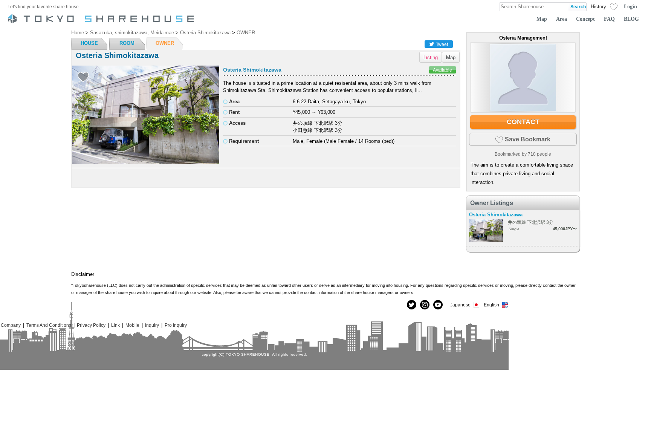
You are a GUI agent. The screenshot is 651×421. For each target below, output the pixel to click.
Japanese (460, 304)
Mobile (132, 325)
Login (630, 6)
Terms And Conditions (48, 325)
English (491, 304)
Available (442, 69)
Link (115, 325)
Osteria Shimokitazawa (252, 70)
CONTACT (523, 122)
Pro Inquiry (176, 325)
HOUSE (89, 43)
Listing (430, 57)
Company (11, 325)
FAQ (609, 19)
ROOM (126, 43)
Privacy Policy (91, 325)
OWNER (165, 43)
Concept (585, 19)
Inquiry (152, 325)
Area (561, 19)
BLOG (631, 19)
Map (541, 19)
